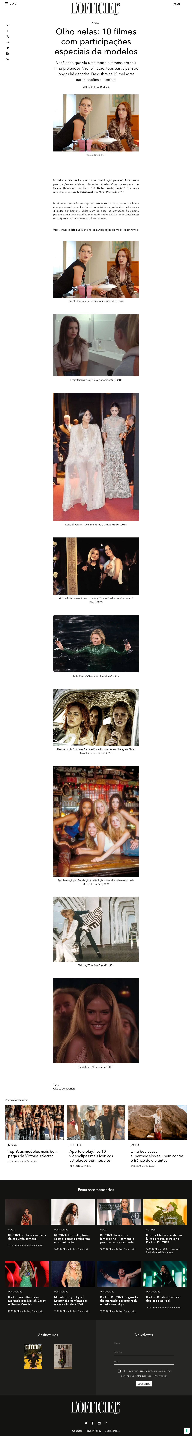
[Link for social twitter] (86, 1423)
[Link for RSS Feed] (105, 1423)
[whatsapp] (7, 53)
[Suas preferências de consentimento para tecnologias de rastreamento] (187, 1431)
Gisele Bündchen (64, 187)
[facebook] (7, 31)
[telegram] (7, 59)
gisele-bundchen (64, 1088)
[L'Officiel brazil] (96, 8)
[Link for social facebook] (92, 1423)
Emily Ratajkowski (83, 191)
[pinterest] (7, 37)
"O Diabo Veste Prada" (107, 187)
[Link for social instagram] (99, 1423)
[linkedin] (7, 42)
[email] (7, 26)
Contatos (77, 1430)
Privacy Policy (160, 1376)
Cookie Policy (112, 1430)
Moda (96, 22)
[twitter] (7, 48)
